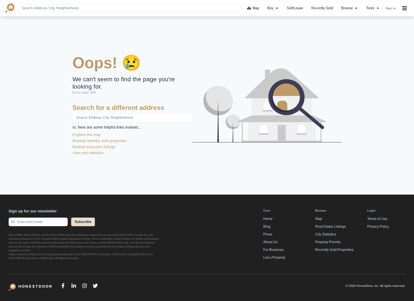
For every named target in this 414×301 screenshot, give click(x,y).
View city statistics (88, 153)
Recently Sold (322, 8)
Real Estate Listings (330, 226)
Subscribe (83, 222)
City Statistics (325, 234)
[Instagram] (84, 285)
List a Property (274, 257)
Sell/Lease (295, 8)
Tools (370, 8)
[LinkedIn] (73, 285)
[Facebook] (63, 285)
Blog (266, 226)
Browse (347, 8)
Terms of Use (377, 219)
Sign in (391, 8)
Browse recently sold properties (99, 141)
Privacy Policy (378, 226)
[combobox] (129, 8)
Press (267, 234)
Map (255, 8)
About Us (270, 242)
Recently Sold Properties (334, 250)
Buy (270, 8)
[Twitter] (95, 285)
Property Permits (328, 242)
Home (268, 219)
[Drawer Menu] (404, 8)
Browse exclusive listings (93, 147)
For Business (273, 250)
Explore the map (86, 135)
